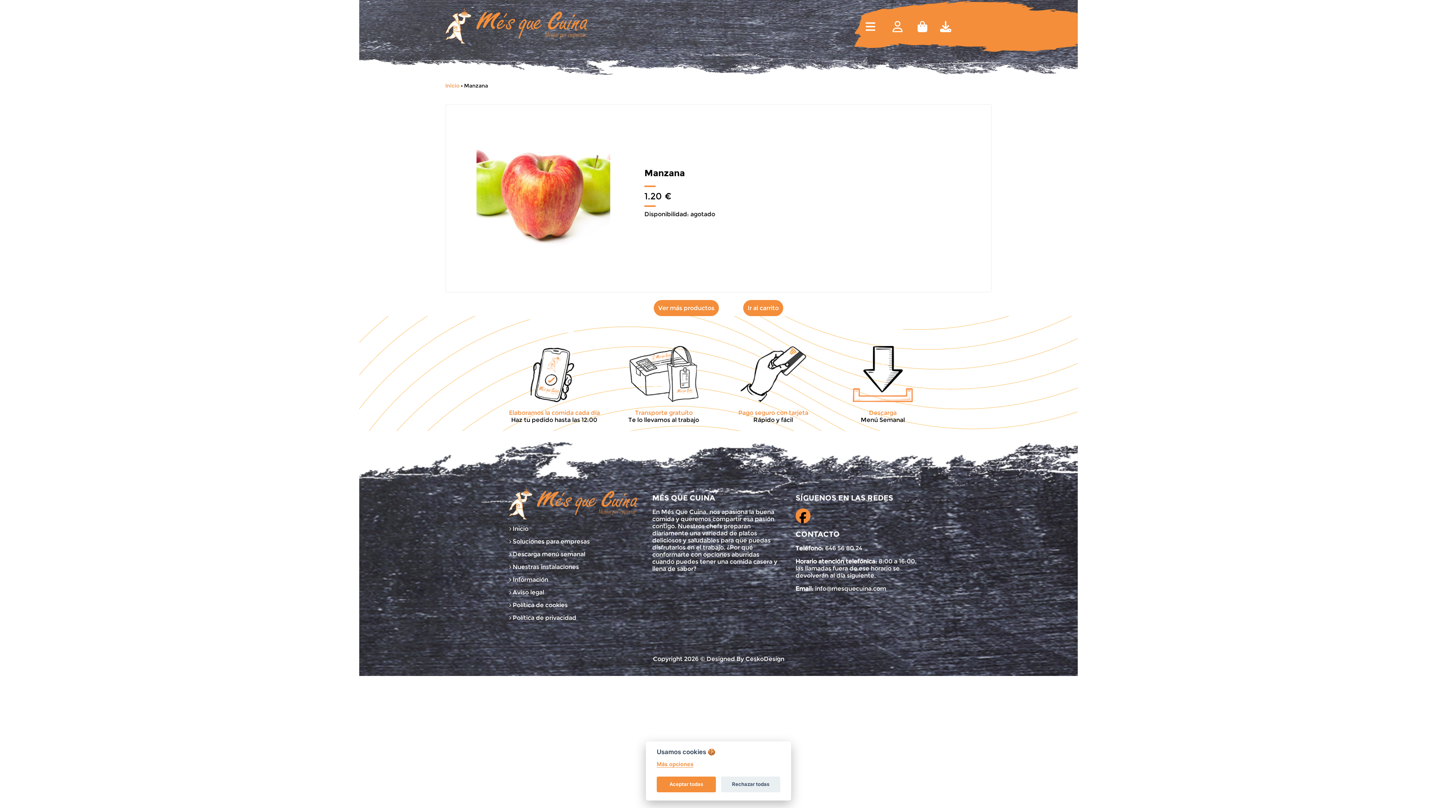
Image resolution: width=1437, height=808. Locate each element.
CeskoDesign (764, 658)
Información (529, 579)
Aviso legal (527, 592)
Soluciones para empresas (550, 541)
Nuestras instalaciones (545, 566)
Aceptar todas (686, 784)
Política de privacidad (543, 617)
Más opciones (675, 764)
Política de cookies (539, 605)
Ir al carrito (763, 308)
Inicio (452, 85)
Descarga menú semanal (548, 554)
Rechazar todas (750, 784)
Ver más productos (686, 308)
